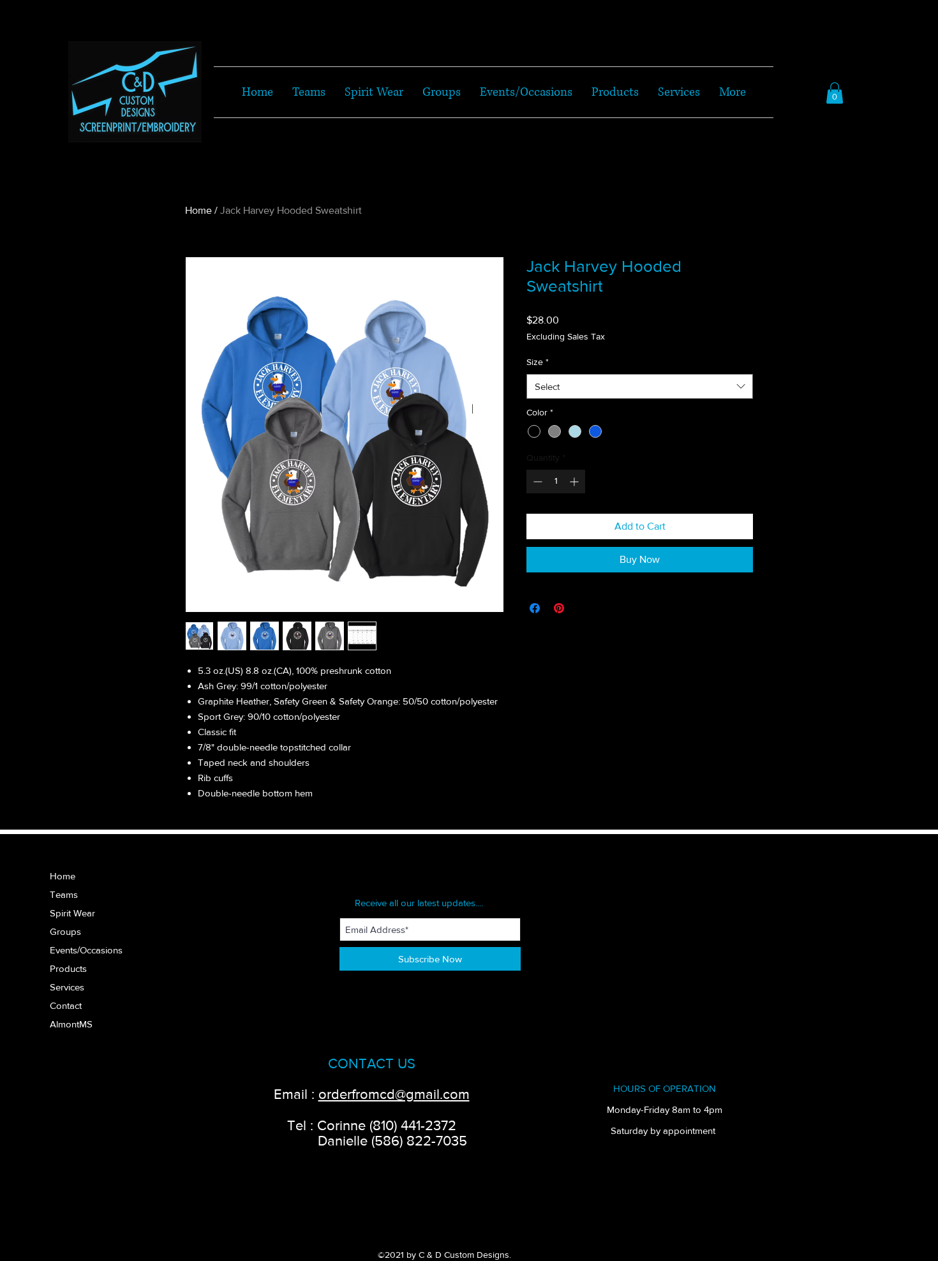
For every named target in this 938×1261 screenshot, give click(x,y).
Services (67, 986)
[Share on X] (583, 608)
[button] (835, 92)
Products (68, 968)
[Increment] (575, 481)
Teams (64, 894)
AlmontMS (71, 1024)
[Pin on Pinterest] (559, 608)
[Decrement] (536, 481)
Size (537, 362)
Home (198, 210)
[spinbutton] (555, 481)
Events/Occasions (86, 949)
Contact (66, 1005)
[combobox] (639, 386)
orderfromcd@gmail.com (394, 1094)
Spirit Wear (72, 912)
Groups (65, 931)
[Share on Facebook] (534, 608)
